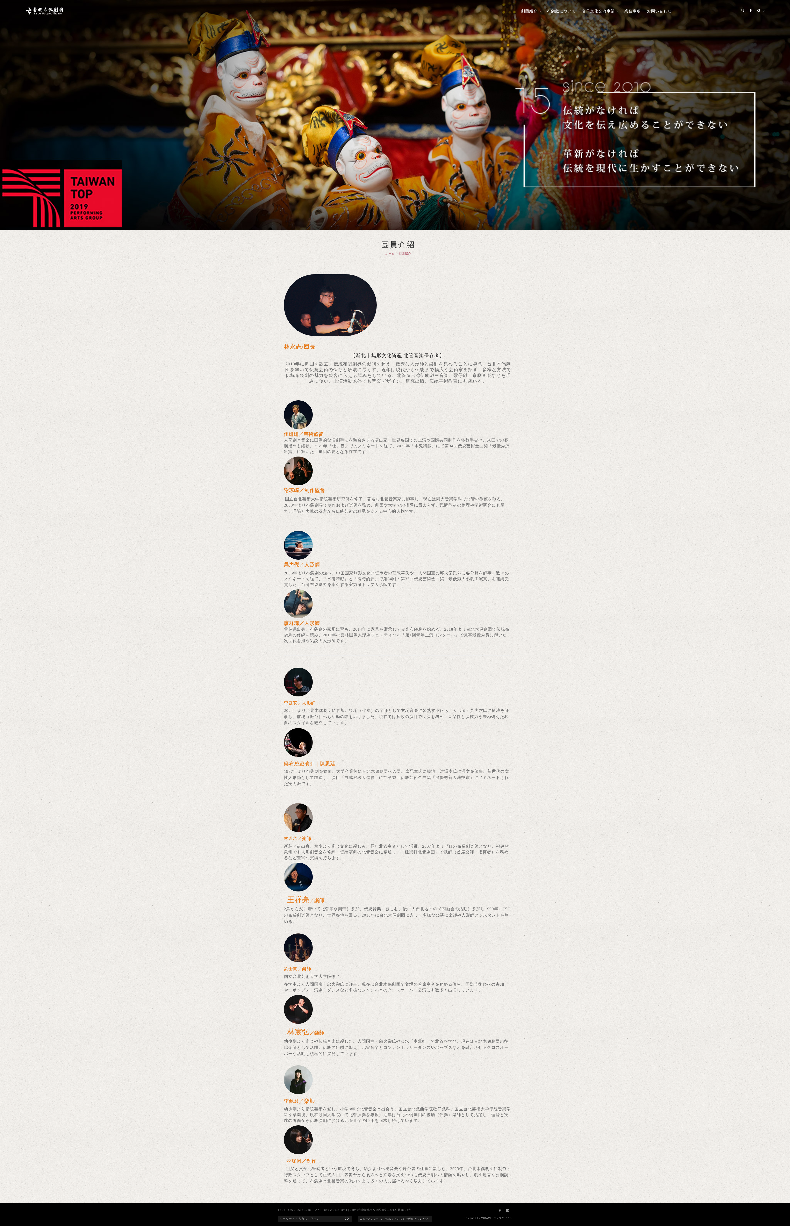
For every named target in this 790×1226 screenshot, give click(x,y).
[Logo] (44, 11)
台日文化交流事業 (598, 11)
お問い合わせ (659, 11)
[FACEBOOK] (500, 1210)
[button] (742, 10)
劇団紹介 (529, 11)
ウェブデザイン (503, 1218)
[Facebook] (750, 10)
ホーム (390, 253)
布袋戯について (561, 11)
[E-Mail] (508, 1210)
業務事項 (632, 11)
